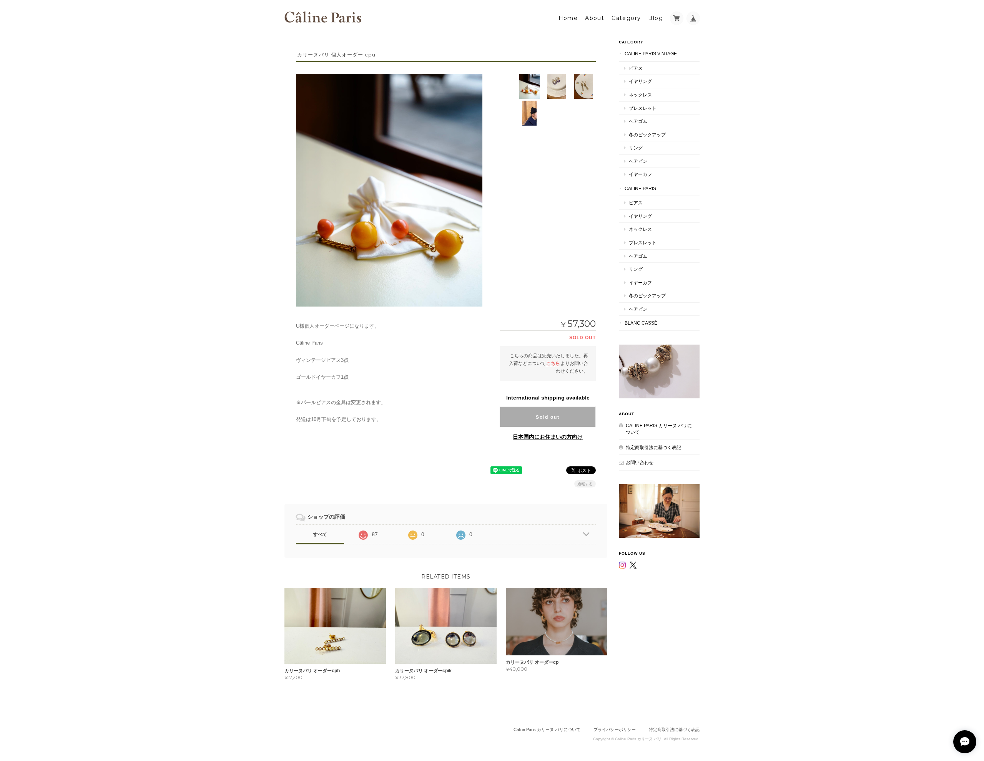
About (594, 18)
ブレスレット (643, 108)
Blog (655, 18)
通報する (585, 484)
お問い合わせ (639, 462)
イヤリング (640, 81)
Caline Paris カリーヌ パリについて (659, 429)
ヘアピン (638, 161)
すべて (320, 534)
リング (636, 147)
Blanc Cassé (641, 322)
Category (626, 18)
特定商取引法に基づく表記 (653, 447)
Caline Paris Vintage (651, 53)
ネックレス (640, 94)
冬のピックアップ (647, 134)
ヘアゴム (638, 121)
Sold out (548, 416)
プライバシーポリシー (614, 729)
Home (568, 18)
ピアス (636, 68)
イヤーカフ (640, 174)
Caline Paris (640, 188)
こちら (553, 363)
